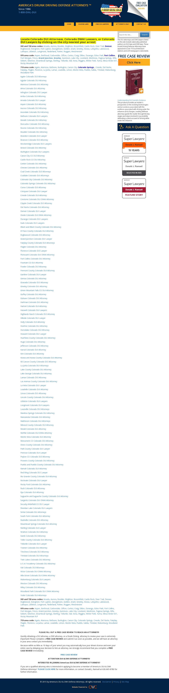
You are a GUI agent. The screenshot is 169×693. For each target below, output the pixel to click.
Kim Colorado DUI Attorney (32, 353)
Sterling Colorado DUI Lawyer (33, 528)
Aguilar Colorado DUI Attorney (33, 80)
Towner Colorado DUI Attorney (33, 547)
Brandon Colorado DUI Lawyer (33, 136)
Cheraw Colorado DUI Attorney (33, 167)
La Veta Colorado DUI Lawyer (33, 385)
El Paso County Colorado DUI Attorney (37, 231)
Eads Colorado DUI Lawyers (32, 223)
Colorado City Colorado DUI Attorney (36, 179)
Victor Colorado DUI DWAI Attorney (35, 571)
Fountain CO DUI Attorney (31, 262)
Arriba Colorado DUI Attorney (33, 96)
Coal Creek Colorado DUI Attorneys (35, 171)
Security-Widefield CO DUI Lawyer (34, 504)
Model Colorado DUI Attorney (33, 429)
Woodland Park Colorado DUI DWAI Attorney (39, 591)
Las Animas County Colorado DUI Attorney (38, 381)
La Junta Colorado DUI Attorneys (34, 365)
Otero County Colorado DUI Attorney (36, 445)
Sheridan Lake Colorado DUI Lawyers (36, 508)
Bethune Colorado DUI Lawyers (34, 116)
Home (69, 24)
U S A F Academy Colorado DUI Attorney (37, 563)
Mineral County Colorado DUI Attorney (37, 425)
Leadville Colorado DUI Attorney (34, 389)
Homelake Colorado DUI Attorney (34, 330)
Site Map (125, 681)
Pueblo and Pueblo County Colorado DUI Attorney (41, 464)
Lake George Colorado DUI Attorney (36, 373)
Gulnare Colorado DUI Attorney (33, 298)
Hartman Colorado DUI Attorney (34, 302)
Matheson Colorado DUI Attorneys (35, 421)
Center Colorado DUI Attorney (33, 163)
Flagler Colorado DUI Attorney (33, 247)
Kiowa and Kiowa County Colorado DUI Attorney (41, 357)
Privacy (116, 681)
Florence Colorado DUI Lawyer (33, 250)
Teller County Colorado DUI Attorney (36, 540)
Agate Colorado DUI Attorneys (33, 76)
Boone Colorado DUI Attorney (33, 128)
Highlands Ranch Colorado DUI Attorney (37, 314)
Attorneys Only (122, 24)
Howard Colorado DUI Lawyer (33, 334)
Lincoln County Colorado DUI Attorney (36, 397)
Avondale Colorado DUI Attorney (34, 112)
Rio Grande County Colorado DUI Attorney (38, 476)
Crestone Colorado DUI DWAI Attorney (37, 199)
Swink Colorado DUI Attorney (33, 536)
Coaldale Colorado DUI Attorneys (34, 175)
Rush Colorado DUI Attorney (32, 488)
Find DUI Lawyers (102, 24)
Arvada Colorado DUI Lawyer (32, 100)
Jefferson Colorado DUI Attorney (34, 346)
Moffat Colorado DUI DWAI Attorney (36, 433)
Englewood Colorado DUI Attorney (35, 235)
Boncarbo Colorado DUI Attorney (34, 124)
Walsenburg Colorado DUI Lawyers (35, 579)
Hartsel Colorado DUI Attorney (33, 306)
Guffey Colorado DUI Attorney (33, 294)
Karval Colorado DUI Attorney (33, 349)
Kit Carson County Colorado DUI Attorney (38, 361)
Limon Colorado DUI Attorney (33, 393)
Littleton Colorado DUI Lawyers (34, 401)
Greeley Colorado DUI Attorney (33, 286)
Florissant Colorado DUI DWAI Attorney (37, 254)
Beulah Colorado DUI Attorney (33, 120)
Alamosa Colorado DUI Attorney (34, 84)
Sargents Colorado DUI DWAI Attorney (37, 500)
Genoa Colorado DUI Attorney (33, 278)
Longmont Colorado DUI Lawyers (34, 405)
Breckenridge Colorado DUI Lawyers (36, 144)
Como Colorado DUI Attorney (33, 187)
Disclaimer (106, 681)
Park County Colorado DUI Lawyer (35, 448)
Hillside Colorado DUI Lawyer (32, 318)
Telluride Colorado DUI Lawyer (33, 544)
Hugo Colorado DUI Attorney (32, 342)
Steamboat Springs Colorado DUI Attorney (38, 524)
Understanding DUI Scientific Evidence (132, 100)
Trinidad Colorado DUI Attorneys (34, 555)
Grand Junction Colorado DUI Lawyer (36, 239)
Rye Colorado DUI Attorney (32, 492)
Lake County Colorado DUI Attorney (35, 369)
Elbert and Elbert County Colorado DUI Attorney (40, 227)
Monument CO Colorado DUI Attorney (36, 441)
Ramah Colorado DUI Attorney (33, 468)
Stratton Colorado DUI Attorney (34, 532)
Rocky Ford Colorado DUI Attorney (35, 484)
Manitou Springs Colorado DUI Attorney (37, 413)
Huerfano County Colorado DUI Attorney (37, 338)
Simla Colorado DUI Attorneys (33, 512)
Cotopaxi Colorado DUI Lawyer (33, 191)
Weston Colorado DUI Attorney (33, 583)
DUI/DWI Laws (83, 24)
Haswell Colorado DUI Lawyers (33, 310)
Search (145, 34)
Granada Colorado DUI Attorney (34, 282)
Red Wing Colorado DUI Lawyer (34, 472)
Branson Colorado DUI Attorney (34, 140)
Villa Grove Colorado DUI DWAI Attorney (37, 575)
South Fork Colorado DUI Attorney (35, 516)
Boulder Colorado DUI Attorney (33, 132)
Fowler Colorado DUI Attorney (33, 266)
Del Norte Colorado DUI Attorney (34, 207)
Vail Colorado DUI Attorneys (32, 567)
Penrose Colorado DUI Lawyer (33, 452)
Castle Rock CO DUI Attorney (32, 159)
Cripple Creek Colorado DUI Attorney (36, 203)
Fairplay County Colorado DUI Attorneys (37, 243)
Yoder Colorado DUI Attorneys (33, 595)
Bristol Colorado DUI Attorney (33, 148)
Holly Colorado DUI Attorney (32, 322)
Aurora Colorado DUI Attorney (33, 108)
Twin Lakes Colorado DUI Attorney (35, 559)
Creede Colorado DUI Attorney (33, 195)
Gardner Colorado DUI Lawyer (33, 274)
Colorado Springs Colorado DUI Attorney (37, 183)
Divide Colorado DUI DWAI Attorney (35, 215)
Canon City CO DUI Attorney (32, 155)
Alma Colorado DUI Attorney (32, 88)
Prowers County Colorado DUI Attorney (37, 460)
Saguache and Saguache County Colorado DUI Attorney (44, 496)
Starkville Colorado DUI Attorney (34, 520)
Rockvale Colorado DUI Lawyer (33, 480)
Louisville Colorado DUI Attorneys (34, 409)
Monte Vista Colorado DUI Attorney (35, 437)
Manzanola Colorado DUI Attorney (35, 417)
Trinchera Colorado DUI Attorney (34, 551)
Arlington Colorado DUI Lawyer (33, 92)
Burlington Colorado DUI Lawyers (34, 151)
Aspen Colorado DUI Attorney (33, 104)
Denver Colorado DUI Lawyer (33, 211)
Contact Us (141, 24)
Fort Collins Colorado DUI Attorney (35, 258)
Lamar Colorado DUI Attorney (33, 377)
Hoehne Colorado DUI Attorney (33, 326)
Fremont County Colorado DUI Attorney (37, 270)
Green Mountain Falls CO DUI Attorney (37, 290)
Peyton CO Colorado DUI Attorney (35, 456)
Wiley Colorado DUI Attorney (32, 587)
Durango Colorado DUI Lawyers (34, 219)
